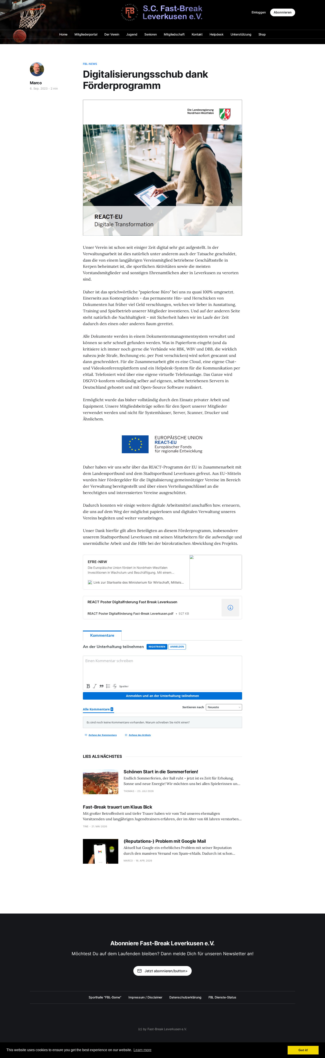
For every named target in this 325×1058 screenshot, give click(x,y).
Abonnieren (283, 12)
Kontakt (197, 34)
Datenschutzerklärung (185, 997)
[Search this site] (32, 12)
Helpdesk (216, 34)
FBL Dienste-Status (222, 997)
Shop (262, 34)
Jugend (131, 34)
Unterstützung (241, 34)
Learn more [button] (142, 1050)
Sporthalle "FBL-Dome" (105, 997)
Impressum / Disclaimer (145, 997)
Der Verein (111, 34)
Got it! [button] (303, 1050)
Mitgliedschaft (174, 34)
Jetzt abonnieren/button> (166, 971)
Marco (36, 83)
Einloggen (259, 12)
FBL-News (90, 64)
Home (63, 34)
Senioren (150, 34)
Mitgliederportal (86, 34)
